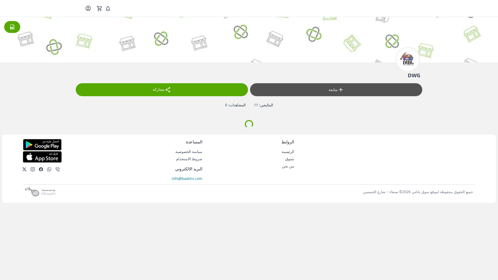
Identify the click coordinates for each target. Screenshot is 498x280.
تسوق (289, 158)
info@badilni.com (187, 178)
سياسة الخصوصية (188, 151)
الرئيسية (288, 151)
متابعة (333, 89)
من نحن (288, 166)
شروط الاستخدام (189, 158)
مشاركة (159, 89)
